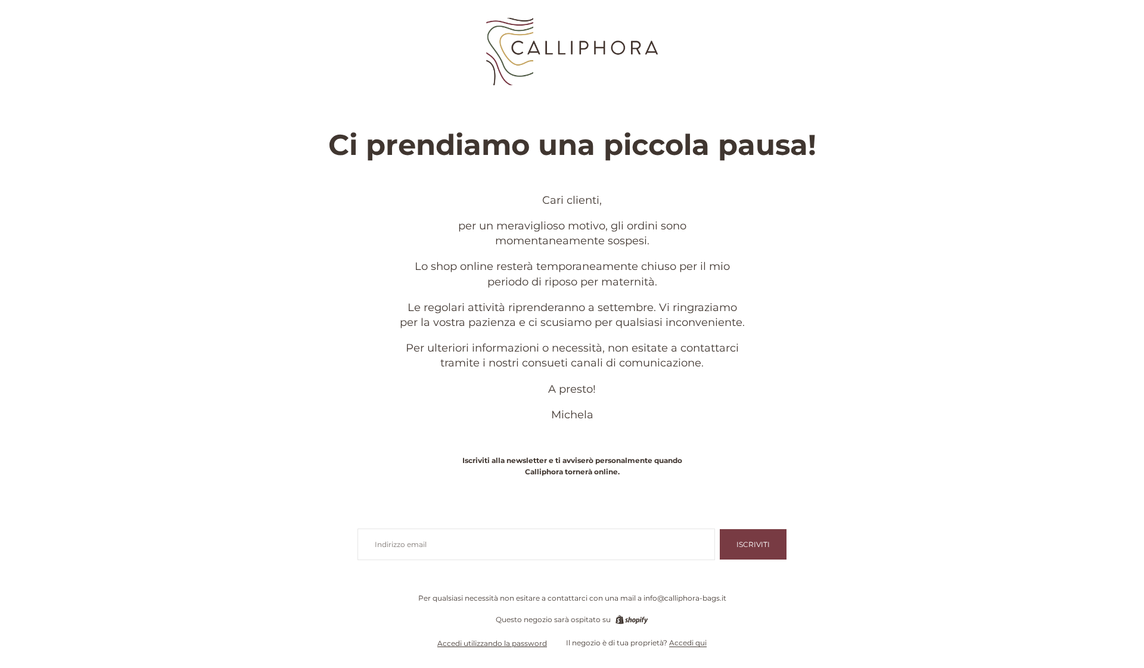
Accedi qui (688, 642)
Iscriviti (753, 544)
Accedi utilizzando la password (492, 643)
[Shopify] (631, 619)
